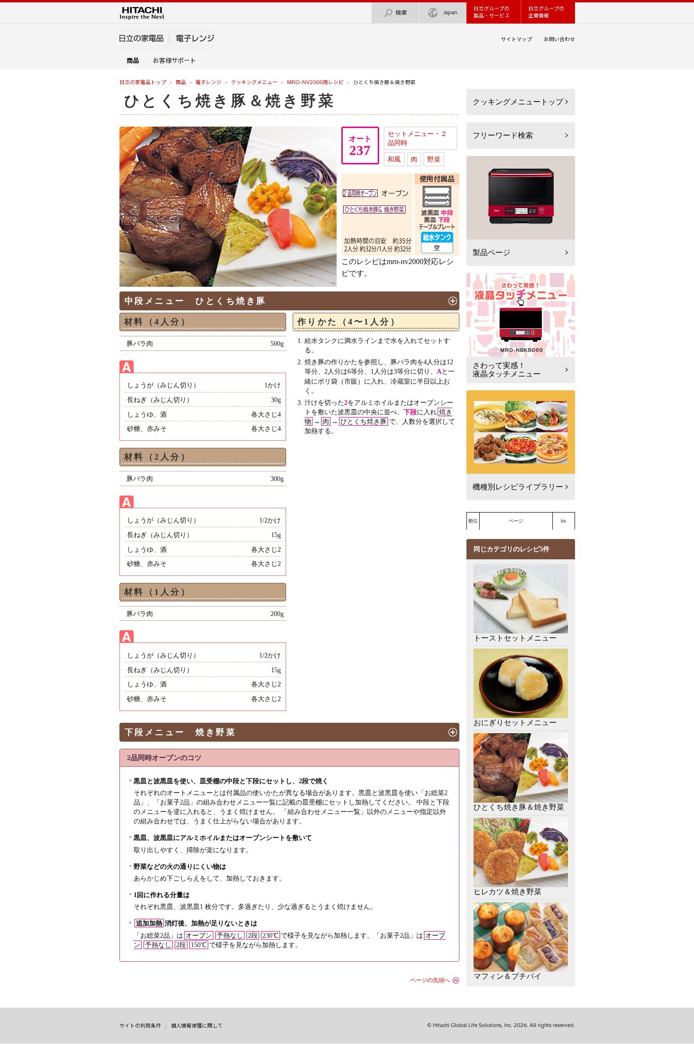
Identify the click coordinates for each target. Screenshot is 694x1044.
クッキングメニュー (254, 82)
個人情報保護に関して (197, 1025)
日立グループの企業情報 (546, 12)
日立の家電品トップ (142, 82)
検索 (401, 12)
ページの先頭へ (430, 980)
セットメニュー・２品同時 (417, 138)
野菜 (433, 159)
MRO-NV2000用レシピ (315, 82)
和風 (394, 159)
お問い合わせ (559, 39)
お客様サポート (174, 60)
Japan (450, 12)
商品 (181, 82)
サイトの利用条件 (140, 1025)
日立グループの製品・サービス (492, 12)
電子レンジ (208, 82)
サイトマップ (516, 39)
